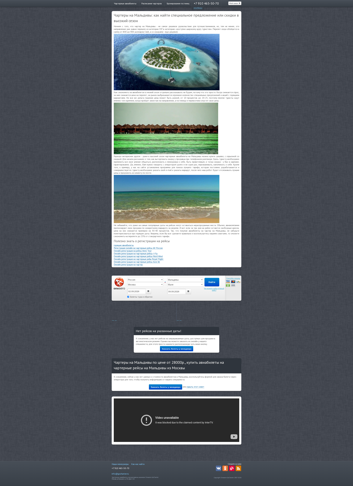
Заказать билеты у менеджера (176, 348)
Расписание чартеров (151, 3)
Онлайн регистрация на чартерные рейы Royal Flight (138, 259)
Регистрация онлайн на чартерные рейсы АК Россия (138, 248)
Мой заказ (233, 3)
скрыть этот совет (195, 386)
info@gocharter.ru (120, 473)
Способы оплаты (233, 278)
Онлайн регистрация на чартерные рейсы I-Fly (135, 253)
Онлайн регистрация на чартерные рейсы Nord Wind (138, 256)
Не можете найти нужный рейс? (214, 289)
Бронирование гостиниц (178, 3)
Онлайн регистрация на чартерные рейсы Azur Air (137, 261)
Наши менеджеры (120, 464)
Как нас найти (138, 464)
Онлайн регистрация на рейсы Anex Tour (133, 250)
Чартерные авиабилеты (125, 3)
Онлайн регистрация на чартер (128, 264)
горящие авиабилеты (124, 245)
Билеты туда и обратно (141, 296)
